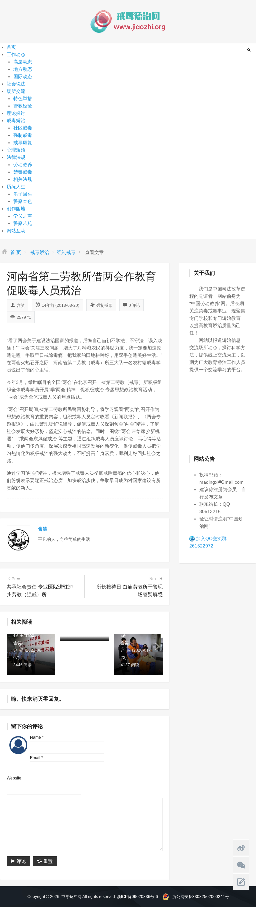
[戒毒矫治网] (128, 21)
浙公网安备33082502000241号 (200, 896)
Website (14, 778)
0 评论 (134, 305)
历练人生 (16, 186)
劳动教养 (22, 164)
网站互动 (16, 230)
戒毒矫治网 (71, 896)
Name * (37, 737)
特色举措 (22, 98)
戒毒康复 (22, 142)
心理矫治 (16, 150)
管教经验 (22, 105)
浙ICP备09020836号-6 (137, 896)
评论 (20, 861)
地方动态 (22, 69)
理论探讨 (16, 113)
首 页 (15, 252)
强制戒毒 (22, 135)
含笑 (21, 305)
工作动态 (16, 54)
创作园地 (16, 208)
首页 (11, 47)
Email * (36, 757)
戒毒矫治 (16, 120)
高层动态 (22, 61)
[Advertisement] (222, 413)
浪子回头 (22, 194)
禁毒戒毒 (22, 172)
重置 (47, 861)
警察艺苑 (22, 223)
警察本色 (22, 201)
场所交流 (16, 91)
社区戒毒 (22, 128)
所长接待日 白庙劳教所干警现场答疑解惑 (129, 587)
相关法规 (22, 179)
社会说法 (16, 83)
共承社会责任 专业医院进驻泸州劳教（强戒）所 (40, 587)
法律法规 (16, 157)
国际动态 (22, 76)
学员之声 (22, 216)
